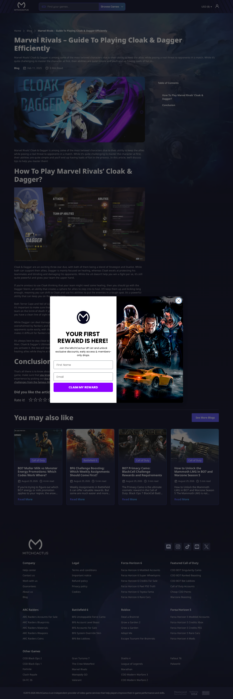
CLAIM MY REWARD (83, 387)
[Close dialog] (179, 301)
